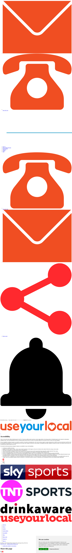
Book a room (5, 336)
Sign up (4, 146)
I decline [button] (45, 549)
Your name (10, 420)
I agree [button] (41, 549)
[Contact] (37, 53)
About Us (4, 149)
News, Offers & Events (7, 147)
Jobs (3, 151)
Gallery (4, 150)
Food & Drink (5, 148)
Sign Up (25, 420)
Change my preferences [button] (54, 549)
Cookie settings (5, 530)
